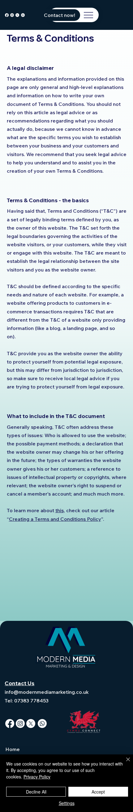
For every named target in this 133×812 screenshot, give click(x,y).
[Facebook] (7, 15)
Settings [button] (67, 803)
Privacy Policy (37, 777)
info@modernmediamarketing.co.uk (47, 692)
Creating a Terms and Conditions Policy (55, 519)
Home (12, 749)
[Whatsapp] (23, 15)
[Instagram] (12, 15)
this (59, 510)
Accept (98, 792)
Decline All (36, 792)
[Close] (124, 763)
